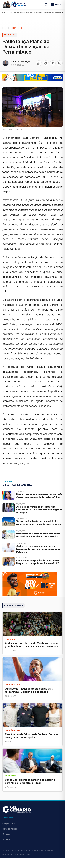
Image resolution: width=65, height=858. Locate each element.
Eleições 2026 (9, 823)
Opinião (6, 839)
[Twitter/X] (53, 63)
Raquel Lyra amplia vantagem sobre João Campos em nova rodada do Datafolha (39, 495)
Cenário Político (9, 829)
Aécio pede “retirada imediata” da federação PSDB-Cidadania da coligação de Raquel (39, 510)
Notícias (17, 28)
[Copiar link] (60, 63)
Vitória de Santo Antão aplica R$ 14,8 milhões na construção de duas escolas (38, 522)
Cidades (6, 834)
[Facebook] (46, 63)
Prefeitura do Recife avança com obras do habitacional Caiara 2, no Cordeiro (38, 535)
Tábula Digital (24, 854)
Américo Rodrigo (20, 61)
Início (5, 28)
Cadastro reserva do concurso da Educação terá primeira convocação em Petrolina (38, 549)
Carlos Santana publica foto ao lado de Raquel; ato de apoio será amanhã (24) (38, 562)
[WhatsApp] (39, 63)
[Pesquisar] (46, 4)
